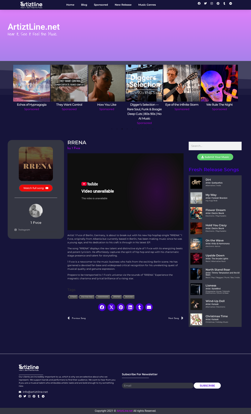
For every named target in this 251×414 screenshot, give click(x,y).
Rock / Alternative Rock (216, 261)
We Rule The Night (219, 105)
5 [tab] (132, 129)
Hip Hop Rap (87, 297)
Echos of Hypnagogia (31, 105)
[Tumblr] (225, 5)
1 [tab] (112, 129)
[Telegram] (232, 5)
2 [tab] (117, 129)
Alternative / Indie (213, 185)
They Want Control (69, 105)
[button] (102, 307)
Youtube (129, 297)
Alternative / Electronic (215, 307)
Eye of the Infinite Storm (181, 105)
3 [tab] (122, 129)
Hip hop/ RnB (211, 201)
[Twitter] (207, 5)
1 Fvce (73, 297)
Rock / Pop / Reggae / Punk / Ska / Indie (223, 277)
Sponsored (31, 109)
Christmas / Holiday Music (217, 322)
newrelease (103, 297)
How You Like (106, 105)
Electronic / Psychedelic (216, 216)
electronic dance (213, 246)
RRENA (117, 297)
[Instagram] (213, 5)
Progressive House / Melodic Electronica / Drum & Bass (218, 292)
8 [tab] (147, 129)
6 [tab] (137, 129)
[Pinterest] (219, 5)
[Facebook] (200, 5)
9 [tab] (153, 129)
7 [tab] (142, 129)
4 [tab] (127, 129)
